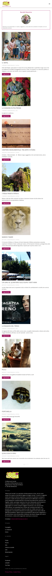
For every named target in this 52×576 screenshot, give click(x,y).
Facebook (7, 560)
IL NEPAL (5, 63)
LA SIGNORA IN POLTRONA (11, 108)
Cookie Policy (16, 572)
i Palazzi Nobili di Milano (10, 193)
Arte (17, 110)
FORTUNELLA (6, 411)
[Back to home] (6, 4)
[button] (49, 4)
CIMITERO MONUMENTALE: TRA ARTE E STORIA (18, 150)
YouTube (7, 565)
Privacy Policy (8, 572)
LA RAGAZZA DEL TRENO (10, 326)
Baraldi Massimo (11, 65)
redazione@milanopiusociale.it (19, 519)
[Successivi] (27, 464)
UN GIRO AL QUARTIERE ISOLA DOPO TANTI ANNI (19, 282)
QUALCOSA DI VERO (9, 453)
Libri (17, 328)
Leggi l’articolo (6, 74)
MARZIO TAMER (7, 237)
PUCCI (4, 370)
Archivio (17, 65)
